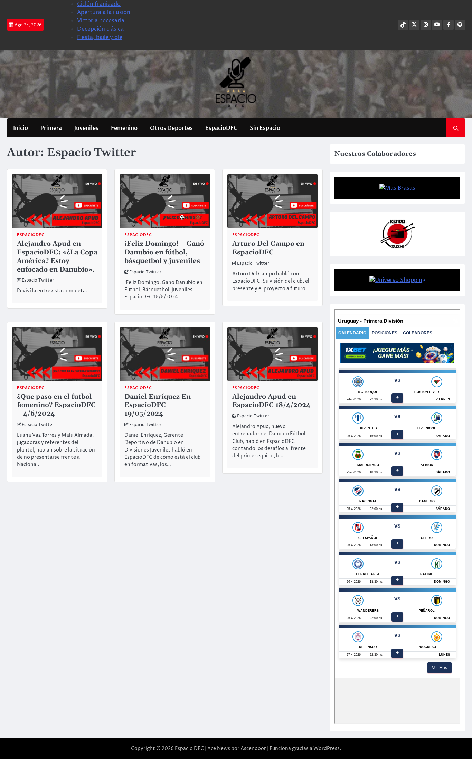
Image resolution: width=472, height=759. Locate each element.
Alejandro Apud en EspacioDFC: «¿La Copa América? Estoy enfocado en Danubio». (57, 256)
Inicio (20, 128)
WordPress (326, 748)
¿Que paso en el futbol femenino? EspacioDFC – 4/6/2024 (56, 405)
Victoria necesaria (100, 21)
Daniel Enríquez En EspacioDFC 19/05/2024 (157, 405)
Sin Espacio (265, 128)
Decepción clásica (100, 29)
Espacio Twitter (38, 280)
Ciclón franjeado (99, 4)
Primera (51, 128)
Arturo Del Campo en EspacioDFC (268, 248)
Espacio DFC (189, 748)
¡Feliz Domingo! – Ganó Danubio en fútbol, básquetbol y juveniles (164, 252)
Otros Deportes (171, 128)
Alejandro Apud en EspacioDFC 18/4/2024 (271, 401)
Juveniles (86, 128)
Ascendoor (253, 748)
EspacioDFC (221, 128)
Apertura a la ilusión (103, 12)
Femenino (124, 128)
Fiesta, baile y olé (99, 37)
